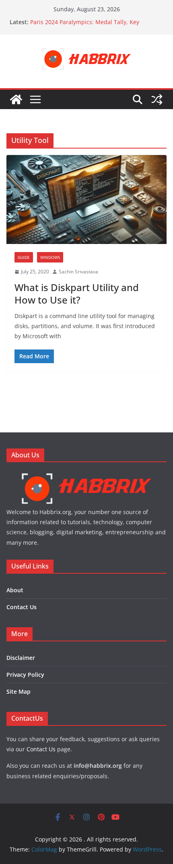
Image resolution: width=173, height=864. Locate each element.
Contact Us (21, 607)
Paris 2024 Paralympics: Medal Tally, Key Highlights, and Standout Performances (84, 26)
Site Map (18, 691)
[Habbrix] (86, 475)
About (14, 590)
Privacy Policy (25, 674)
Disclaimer (20, 657)
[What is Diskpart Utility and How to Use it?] (86, 199)
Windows (50, 257)
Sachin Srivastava (78, 271)
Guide (24, 257)
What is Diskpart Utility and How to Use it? (76, 293)
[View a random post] (157, 99)
